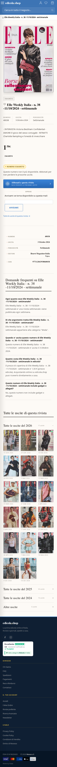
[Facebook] (5, 637)
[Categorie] (2, 2)
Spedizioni (7, 675)
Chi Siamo (7, 667)
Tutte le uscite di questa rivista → (16, 216)
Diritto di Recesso (10, 743)
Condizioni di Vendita (11, 739)
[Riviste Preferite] (46, 2)
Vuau (11, 763)
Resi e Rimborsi (9, 683)
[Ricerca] (52, 10)
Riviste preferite (9, 709)
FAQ (4, 671)
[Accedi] (40, 3)
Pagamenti (7, 679)
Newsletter (7, 717)
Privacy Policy (8, 731)
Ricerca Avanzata (10, 713)
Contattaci (7, 687)
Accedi (5, 701)
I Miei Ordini (8, 705)
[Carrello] (52, 2)
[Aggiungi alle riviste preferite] (4, 104)
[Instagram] (11, 637)
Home (3, 17)
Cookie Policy (8, 735)
